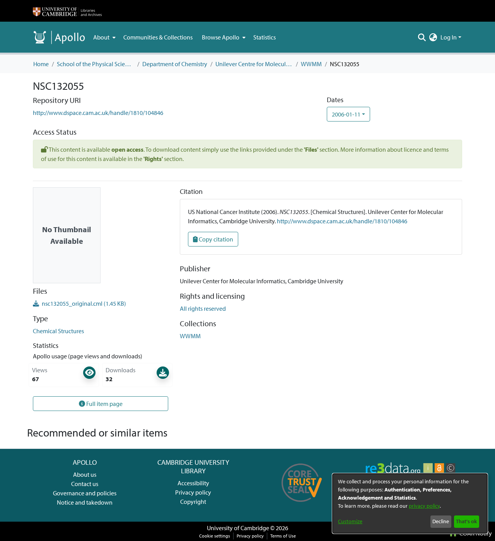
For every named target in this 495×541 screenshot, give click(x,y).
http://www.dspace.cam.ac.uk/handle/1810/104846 (98, 112)
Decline (440, 521)
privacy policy (424, 505)
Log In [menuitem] (448, 37)
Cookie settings (214, 536)
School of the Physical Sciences (95, 64)
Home (41, 64)
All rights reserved (203, 308)
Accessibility (193, 483)
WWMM (311, 64)
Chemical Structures (58, 331)
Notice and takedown (85, 502)
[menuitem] (104, 37)
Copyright (193, 501)
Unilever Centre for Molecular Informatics (254, 64)
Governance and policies (84, 493)
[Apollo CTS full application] (302, 504)
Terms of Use (283, 536)
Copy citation (215, 239)
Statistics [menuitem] (264, 37)
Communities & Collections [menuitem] (158, 37)
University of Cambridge (238, 528)
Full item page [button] (104, 403)
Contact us (84, 484)
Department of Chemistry (174, 64)
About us (84, 474)
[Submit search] (422, 37)
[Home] (67, 11)
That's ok (466, 521)
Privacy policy (193, 492)
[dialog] (410, 503)
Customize (350, 521)
